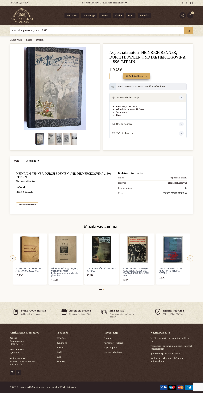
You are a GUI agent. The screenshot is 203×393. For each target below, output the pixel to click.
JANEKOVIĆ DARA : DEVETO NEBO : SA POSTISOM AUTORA (172, 270)
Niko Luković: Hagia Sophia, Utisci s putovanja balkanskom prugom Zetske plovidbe (64, 272)
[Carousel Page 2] (103, 289)
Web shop (61, 338)
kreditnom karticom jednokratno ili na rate (170, 340)
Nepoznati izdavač (135, 109)
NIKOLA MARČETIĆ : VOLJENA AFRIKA (101, 269)
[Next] (190, 258)
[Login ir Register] (183, 15)
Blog (59, 357)
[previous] (13, 258)
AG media (71, 387)
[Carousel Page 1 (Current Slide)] (100, 289)
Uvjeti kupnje (110, 347)
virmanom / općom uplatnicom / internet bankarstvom (171, 347)
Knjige (29, 40)
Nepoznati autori (130, 106)
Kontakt (61, 361)
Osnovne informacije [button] (127, 97)
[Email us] (191, 2)
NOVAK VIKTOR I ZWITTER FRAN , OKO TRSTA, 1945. (28, 269)
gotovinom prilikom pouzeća (165, 353)
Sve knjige (62, 343)
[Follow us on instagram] (187, 2)
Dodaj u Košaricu (137, 76)
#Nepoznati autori (27, 205)
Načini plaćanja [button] (124, 133)
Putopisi (40, 40)
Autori (60, 347)
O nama (107, 338)
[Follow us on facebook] (182, 2)
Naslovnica (17, 40)
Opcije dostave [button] (124, 124)
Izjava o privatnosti (113, 352)
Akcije (60, 352)
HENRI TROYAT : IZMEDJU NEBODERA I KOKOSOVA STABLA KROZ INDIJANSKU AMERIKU (136, 272)
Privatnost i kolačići (113, 343)
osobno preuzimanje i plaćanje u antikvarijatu (167, 359)
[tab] (32, 161)
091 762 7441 (24, 3)
